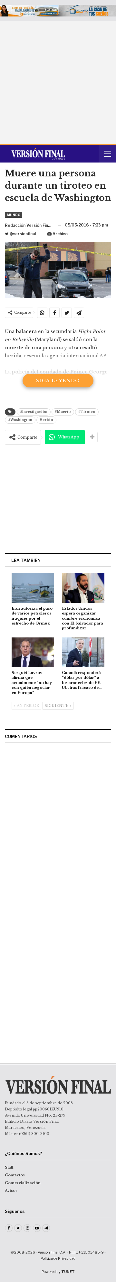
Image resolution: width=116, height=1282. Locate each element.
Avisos (11, 1190)
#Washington (20, 420)
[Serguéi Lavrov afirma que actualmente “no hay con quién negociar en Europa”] (33, 652)
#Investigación (33, 412)
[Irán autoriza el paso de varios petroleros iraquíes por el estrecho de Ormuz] (33, 588)
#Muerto (63, 412)
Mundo (13, 215)
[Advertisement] (58, 83)
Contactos (15, 1175)
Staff (9, 1167)
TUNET (68, 1271)
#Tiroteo (86, 412)
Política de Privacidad (58, 1258)
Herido (46, 420)
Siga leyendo (58, 381)
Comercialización (23, 1183)
